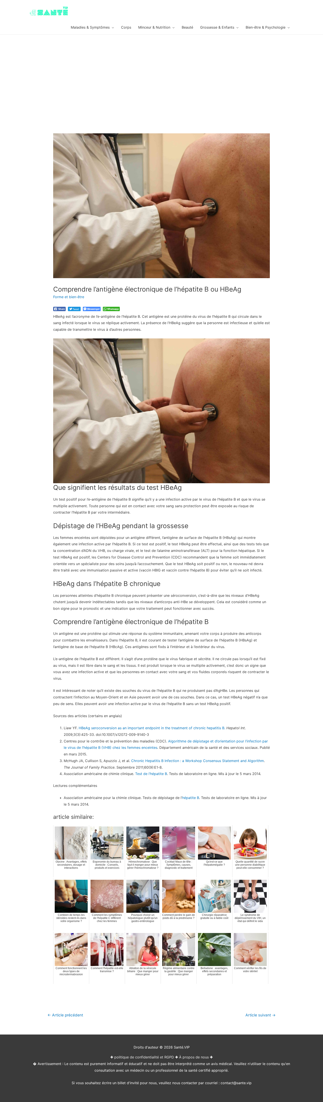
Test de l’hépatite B (151, 773)
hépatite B (190, 797)
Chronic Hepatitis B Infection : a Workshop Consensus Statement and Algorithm (197, 761)
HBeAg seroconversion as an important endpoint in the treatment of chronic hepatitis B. (152, 728)
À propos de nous (194, 1057)
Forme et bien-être (68, 297)
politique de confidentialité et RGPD (144, 1057)
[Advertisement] (161, 67)
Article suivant (260, 1015)
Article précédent (65, 1015)
